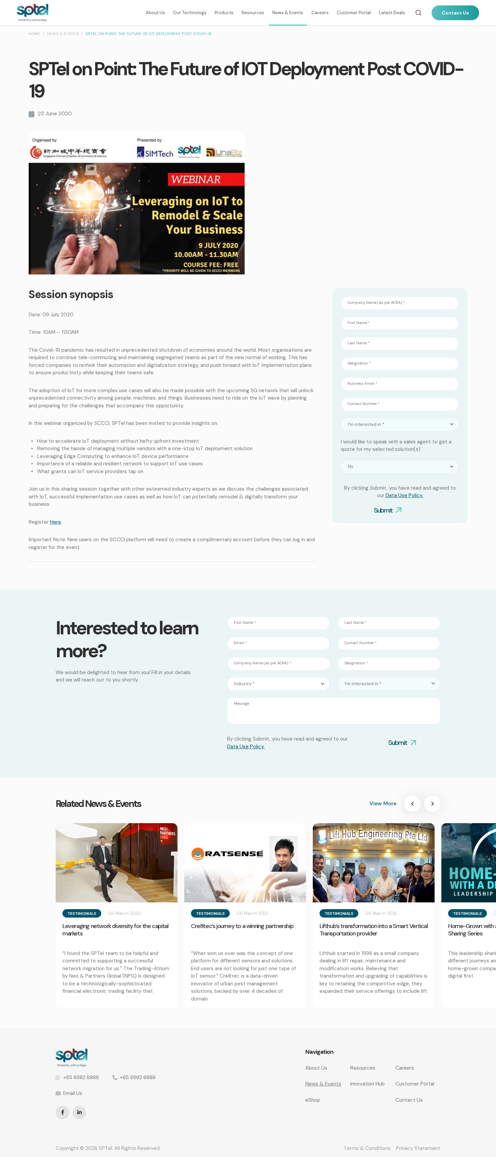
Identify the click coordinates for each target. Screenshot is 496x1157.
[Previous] (413, 804)
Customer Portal (354, 13)
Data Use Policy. (404, 495)
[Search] (418, 13)
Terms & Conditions (367, 1148)
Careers (320, 13)
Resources (253, 13)
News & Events (287, 13)
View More (382, 803)
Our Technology (189, 13)
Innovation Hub (367, 1083)
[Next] (432, 804)
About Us (155, 13)
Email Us (72, 1093)
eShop (312, 1100)
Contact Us (455, 13)
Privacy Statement (418, 1148)
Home (34, 33)
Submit (383, 510)
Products (224, 13)
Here (55, 522)
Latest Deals (392, 13)
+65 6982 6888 (81, 1077)
